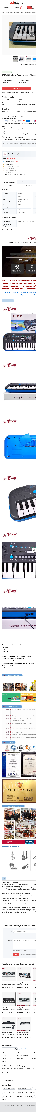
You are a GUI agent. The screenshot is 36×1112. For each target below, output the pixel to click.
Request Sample (29, 92)
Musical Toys (6, 1076)
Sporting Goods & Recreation (12, 12)
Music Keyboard (22, 1092)
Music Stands (20, 1058)
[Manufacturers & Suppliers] (18, 3)
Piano (14, 1076)
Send (16, 954)
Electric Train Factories (9, 1088)
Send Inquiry (16, 88)
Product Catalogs (25, 1049)
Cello (33, 1052)
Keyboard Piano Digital (9, 1080)
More (3, 1099)
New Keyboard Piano (8, 1096)
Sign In (4, 174)
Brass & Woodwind (22, 1055)
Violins (3, 1052)
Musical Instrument (25, 12)
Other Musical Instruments (27, 1076)
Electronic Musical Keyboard (24, 1096)
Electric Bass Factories (9, 1092)
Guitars (4, 1055)
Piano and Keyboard (7, 1058)
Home (3, 12)
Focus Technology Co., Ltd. (21, 1105)
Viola (18, 1052)
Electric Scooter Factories (24, 1088)
